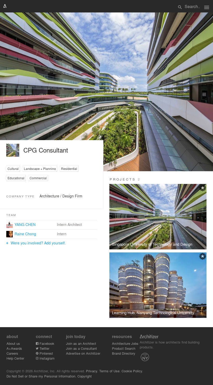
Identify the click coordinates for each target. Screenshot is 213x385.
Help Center (15, 358)
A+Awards (14, 348)
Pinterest (45, 353)
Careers (12, 353)
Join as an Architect (81, 343)
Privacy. (92, 370)
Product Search (123, 348)
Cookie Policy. (132, 370)
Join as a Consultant (81, 348)
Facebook (46, 343)
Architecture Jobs (125, 343)
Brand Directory (123, 353)
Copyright (84, 376)
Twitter (43, 348)
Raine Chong (25, 233)
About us (13, 343)
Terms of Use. (110, 370)
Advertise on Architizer (83, 353)
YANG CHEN (25, 224)
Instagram (46, 358)
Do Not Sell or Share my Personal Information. (41, 376)
